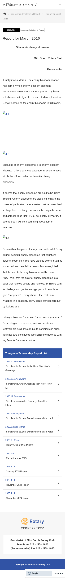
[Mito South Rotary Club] (27, 5)
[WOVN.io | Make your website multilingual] (58, 573)
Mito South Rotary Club (39, 564)
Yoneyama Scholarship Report (25, 14)
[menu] (60, 5)
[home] (4, 12)
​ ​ (27, 366)
